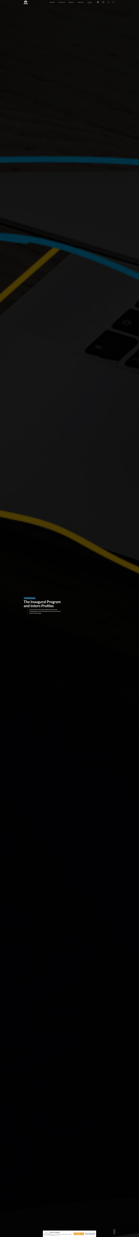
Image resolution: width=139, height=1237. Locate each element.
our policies (57, 1235)
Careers (89, 2)
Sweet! (79, 1233)
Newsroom (81, 2)
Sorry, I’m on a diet (90, 1233)
